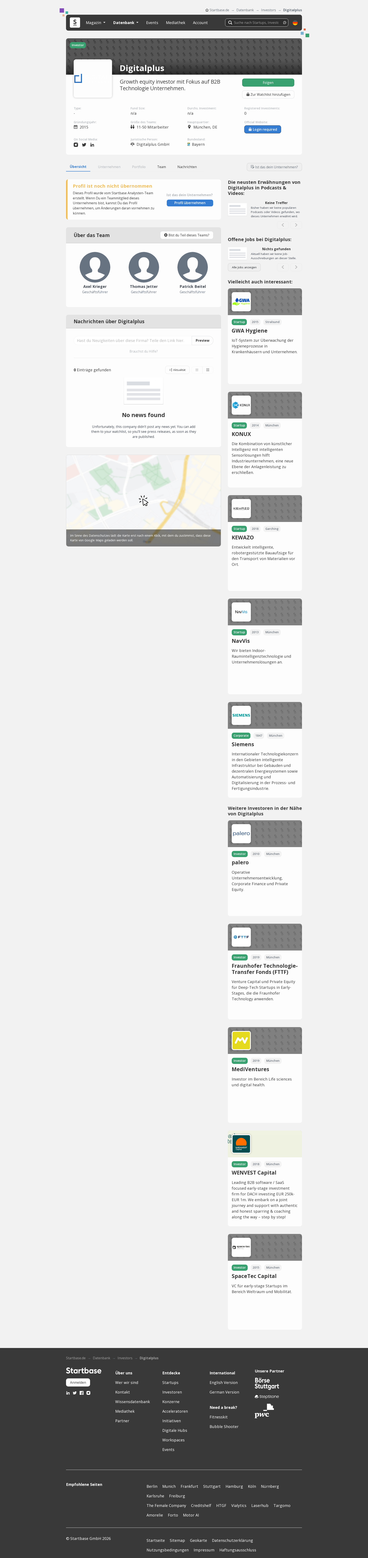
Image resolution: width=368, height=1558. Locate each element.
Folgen (268, 82)
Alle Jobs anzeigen (244, 267)
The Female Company (166, 1505)
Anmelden (78, 1382)
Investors (268, 10)
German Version (224, 1392)
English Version (224, 1382)
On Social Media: (86, 139)
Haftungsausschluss (237, 1549)
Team (161, 166)
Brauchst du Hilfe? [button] (143, 351)
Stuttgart (212, 1486)
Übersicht (78, 166)
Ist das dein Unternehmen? (276, 167)
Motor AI (191, 1515)
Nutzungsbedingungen (168, 1549)
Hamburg (234, 1486)
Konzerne (171, 1401)
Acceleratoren (175, 1411)
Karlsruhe (155, 1495)
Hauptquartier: (198, 122)
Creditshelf (201, 1505)
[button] (295, 23)
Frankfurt (189, 1486)
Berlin (152, 1486)
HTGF (221, 1505)
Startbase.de (219, 10)
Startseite (156, 1540)
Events (152, 22)
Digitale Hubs (174, 1430)
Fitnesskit (219, 1416)
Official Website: (256, 122)
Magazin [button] (94, 22)
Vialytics (238, 1505)
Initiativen (171, 1420)
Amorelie (155, 1515)
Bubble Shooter (224, 1426)
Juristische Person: (144, 139)
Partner (122, 1420)
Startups (170, 1382)
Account (200, 22)
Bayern (198, 144)
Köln (252, 1486)
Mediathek (175, 22)
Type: (77, 108)
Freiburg (177, 1495)
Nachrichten (187, 166)
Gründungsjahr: (85, 122)
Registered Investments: (262, 108)
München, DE (205, 127)
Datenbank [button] (124, 22)
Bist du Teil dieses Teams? (188, 235)
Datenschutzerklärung (232, 1540)
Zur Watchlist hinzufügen (270, 94)
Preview (202, 340)
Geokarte (198, 1540)
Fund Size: (138, 108)
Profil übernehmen (190, 202)
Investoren (172, 1392)
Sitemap (177, 1540)
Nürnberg (270, 1486)
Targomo (281, 1505)
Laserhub (260, 1505)
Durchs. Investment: (201, 108)
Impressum (204, 1549)
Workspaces (173, 1439)
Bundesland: (196, 139)
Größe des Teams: (143, 122)
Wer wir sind (126, 1382)
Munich (169, 1486)
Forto (173, 1515)
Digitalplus (292, 10)
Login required (265, 129)
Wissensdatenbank (132, 1401)
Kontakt (122, 1392)
